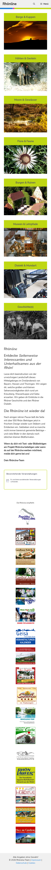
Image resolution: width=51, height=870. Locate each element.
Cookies (32, 863)
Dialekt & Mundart (25, 265)
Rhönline (9, 3)
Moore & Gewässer (25, 100)
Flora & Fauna (25, 141)
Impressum (36, 860)
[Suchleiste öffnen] (34, 4)
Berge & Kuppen (25, 17)
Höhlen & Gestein (25, 58)
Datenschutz (21, 863)
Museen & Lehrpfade (25, 224)
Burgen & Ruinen (25, 182)
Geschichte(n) (25, 307)
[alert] (25, 481)
